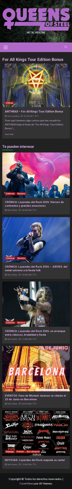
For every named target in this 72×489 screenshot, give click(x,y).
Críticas (9, 103)
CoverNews (27, 483)
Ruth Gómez (12, 210)
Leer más (9, 134)
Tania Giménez (14, 116)
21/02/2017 (29, 116)
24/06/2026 (26, 404)
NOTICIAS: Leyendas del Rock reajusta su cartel (35, 460)
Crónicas (10, 194)
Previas (20, 452)
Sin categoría (23, 387)
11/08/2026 (26, 339)
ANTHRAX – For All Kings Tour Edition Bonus (34, 111)
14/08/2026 (26, 275)
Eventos (21, 194)
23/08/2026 (26, 210)
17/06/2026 (26, 464)
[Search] (66, 47)
